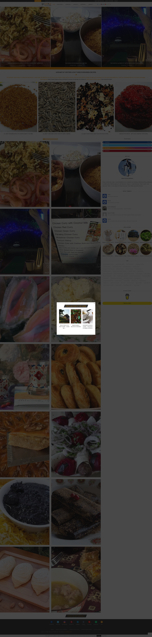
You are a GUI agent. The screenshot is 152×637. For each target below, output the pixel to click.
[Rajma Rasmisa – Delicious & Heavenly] (76, 316)
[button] (61, 319)
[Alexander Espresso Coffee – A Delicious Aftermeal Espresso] (87, 316)
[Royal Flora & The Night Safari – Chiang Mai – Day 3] (64, 316)
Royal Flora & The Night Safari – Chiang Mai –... (64, 327)
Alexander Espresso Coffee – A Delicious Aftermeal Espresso (88, 327)
